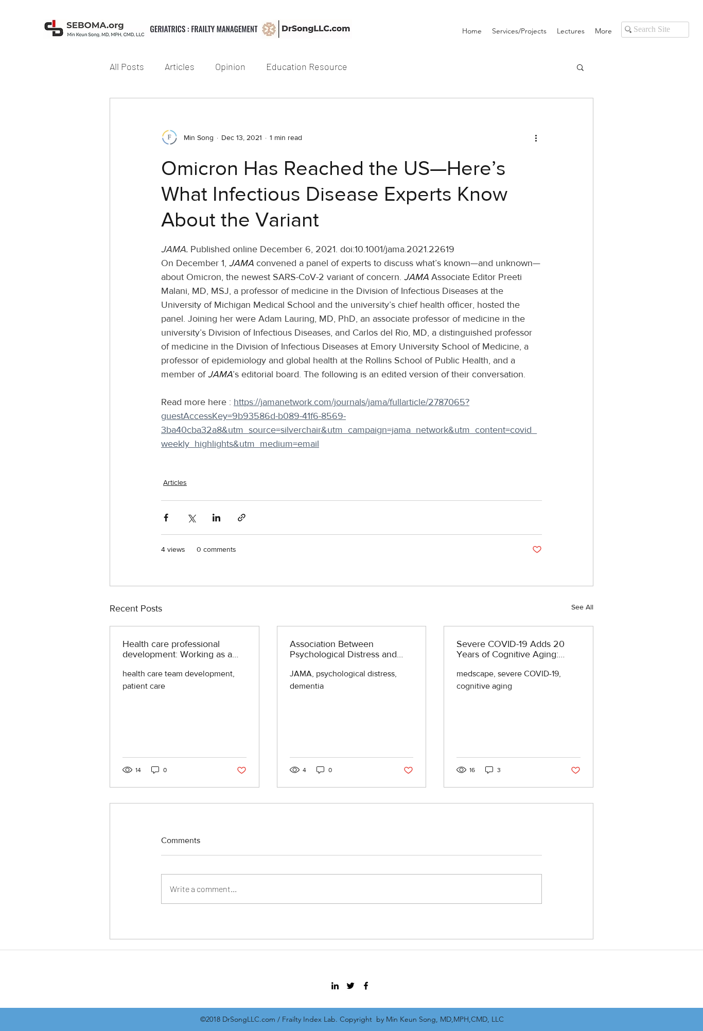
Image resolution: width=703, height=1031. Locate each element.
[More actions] (536, 137)
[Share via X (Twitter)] (191, 517)
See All (582, 607)
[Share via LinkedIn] (216, 517)
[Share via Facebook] (166, 517)
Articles (180, 66)
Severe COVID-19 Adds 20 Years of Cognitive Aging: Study (510, 649)
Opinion (230, 66)
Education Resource (306, 66)
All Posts (127, 66)
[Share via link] (242, 517)
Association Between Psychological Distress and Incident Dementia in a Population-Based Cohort (343, 649)
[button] (580, 67)
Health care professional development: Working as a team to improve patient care (180, 649)
